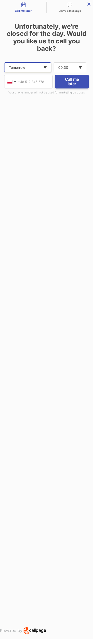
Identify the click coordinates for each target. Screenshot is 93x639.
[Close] (89, 4)
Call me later (72, 81)
